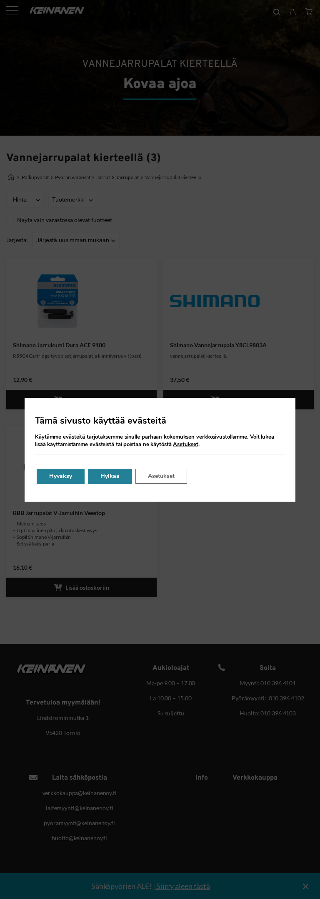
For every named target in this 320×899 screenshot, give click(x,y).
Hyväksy (60, 476)
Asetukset (185, 444)
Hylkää (110, 476)
